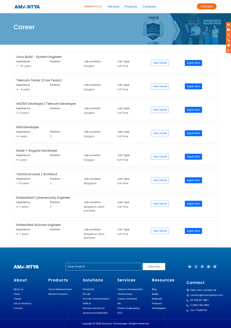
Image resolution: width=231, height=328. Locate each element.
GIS (119, 303)
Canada (207, 290)
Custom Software (127, 298)
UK (215, 290)
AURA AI (87, 303)
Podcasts (157, 303)
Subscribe (154, 266)
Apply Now (193, 63)
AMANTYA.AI (93, 6)
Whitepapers (159, 308)
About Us (18, 289)
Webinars (157, 298)
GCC (120, 312)
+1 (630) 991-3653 (199, 305)
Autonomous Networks (95, 312)
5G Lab (86, 294)
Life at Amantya (22, 303)
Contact (18, 308)
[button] (225, 323)
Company (149, 6)
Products (131, 6)
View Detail (160, 63)
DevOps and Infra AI (93, 308)
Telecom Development (130, 289)
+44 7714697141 (198, 310)
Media (155, 294)
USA (199, 290)
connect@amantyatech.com (206, 295)
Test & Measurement (60, 289)
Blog (154, 289)
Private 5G (88, 289)
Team (17, 294)
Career (17, 298)
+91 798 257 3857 (199, 300)
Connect (207, 6)
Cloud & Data (124, 294)
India (192, 290)
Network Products (57, 294)
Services (114, 6)
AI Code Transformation (96, 298)
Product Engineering (128, 308)
